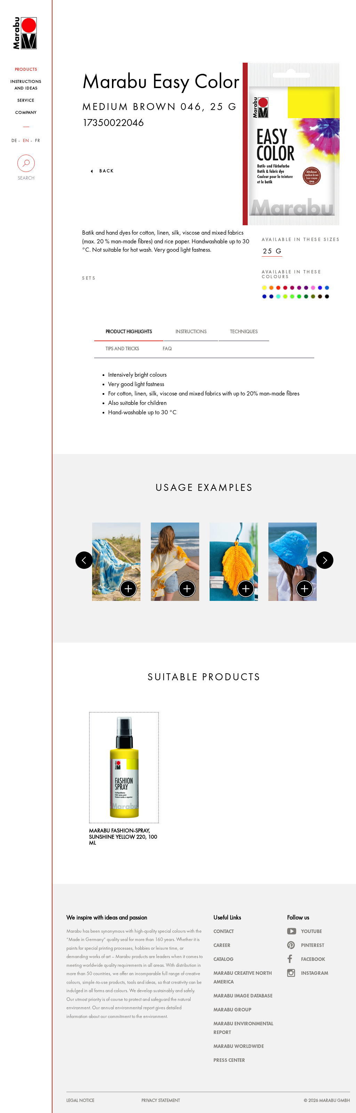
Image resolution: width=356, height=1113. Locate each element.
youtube (311, 931)
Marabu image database (243, 996)
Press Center (229, 1060)
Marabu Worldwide (238, 1046)
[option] (116, 562)
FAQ (167, 348)
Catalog (223, 959)
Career (221, 945)
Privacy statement (160, 1100)
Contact (223, 931)
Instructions (191, 331)
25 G (272, 251)
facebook (313, 959)
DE (14, 141)
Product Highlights (129, 331)
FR (37, 141)
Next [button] (324, 560)
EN (26, 141)
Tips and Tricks (122, 348)
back (106, 171)
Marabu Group (232, 1009)
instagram (314, 973)
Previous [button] (84, 560)
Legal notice (80, 1100)
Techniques (244, 331)
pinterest (312, 945)
